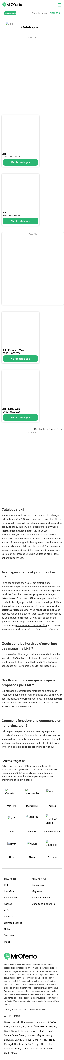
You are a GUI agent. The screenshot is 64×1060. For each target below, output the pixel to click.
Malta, (36, 1039)
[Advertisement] (32, 71)
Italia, (7, 1026)
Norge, (43, 1039)
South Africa (10, 1052)
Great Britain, (19, 1035)
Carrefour (9, 891)
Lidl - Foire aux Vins (13, 350)
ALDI (6, 910)
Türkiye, (19, 1048)
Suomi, (8, 1035)
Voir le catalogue (20, 162)
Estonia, (42, 1031)
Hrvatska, (31, 1035)
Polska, (51, 1039)
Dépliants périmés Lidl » (48, 429)
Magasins (37, 891)
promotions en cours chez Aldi (31, 625)
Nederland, (16, 1026)
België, (8, 1022)
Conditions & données (43, 903)
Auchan (8, 903)
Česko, (34, 1031)
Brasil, (7, 1031)
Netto (7, 929)
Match (7, 941)
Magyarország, (45, 1035)
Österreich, (40, 1026)
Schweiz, (16, 1031)
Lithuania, (9, 1039)
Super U (8, 916)
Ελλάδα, (51, 1022)
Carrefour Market (13, 922)
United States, (31, 1048)
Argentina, (28, 1026)
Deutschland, (28, 1022)
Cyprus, (25, 1031)
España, (51, 1031)
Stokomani (9, 935)
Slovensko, (47, 1044)
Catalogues (38, 885)
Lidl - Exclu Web (11, 408)
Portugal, (9, 1044)
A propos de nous (41, 897)
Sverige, (36, 1044)
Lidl (4, 153)
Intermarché (10, 897)
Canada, (16, 1022)
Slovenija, (9, 1048)
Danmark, (41, 1022)
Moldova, (27, 1039)
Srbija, (28, 1044)
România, (19, 1044)
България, (51, 1026)
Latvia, (18, 1039)
